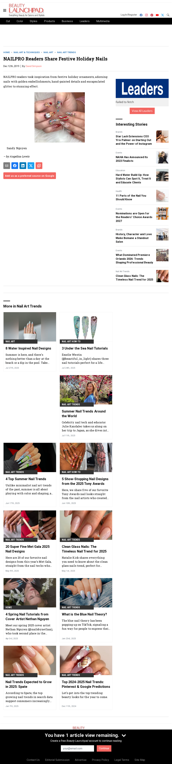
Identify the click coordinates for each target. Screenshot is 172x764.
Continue (104, 748)
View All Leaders (142, 111)
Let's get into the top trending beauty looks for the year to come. (85, 695)
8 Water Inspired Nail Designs (28, 348)
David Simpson (34, 66)
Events (119, 153)
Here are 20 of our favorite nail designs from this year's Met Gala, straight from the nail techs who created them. (28, 561)
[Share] (14, 165)
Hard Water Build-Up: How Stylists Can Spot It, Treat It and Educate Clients (133, 178)
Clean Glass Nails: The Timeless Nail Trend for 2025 (134, 277)
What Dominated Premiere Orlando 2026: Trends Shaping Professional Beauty (134, 258)
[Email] (6, 165)
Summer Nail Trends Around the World (84, 413)
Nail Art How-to (71, 341)
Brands (119, 132)
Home (6, 52)
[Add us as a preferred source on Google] (39, 165)
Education (120, 170)
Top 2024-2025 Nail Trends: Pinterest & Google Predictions (86, 684)
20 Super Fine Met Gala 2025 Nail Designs (28, 549)
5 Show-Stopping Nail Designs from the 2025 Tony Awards (85, 481)
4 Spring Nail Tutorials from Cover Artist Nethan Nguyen (27, 616)
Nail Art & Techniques (27, 52)
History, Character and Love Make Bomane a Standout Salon (134, 238)
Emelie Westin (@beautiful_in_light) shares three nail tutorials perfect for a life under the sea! (85, 358)
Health (119, 191)
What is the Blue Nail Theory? (84, 614)
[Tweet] (31, 165)
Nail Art (48, 52)
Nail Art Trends (66, 52)
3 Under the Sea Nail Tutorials (85, 348)
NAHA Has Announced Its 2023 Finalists (132, 159)
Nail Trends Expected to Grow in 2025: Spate (29, 684)
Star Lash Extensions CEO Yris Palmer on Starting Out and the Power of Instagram (134, 140)
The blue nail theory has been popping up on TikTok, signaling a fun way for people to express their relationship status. (86, 624)
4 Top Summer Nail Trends (26, 479)
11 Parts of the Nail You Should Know (131, 197)
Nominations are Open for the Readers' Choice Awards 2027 (134, 217)
